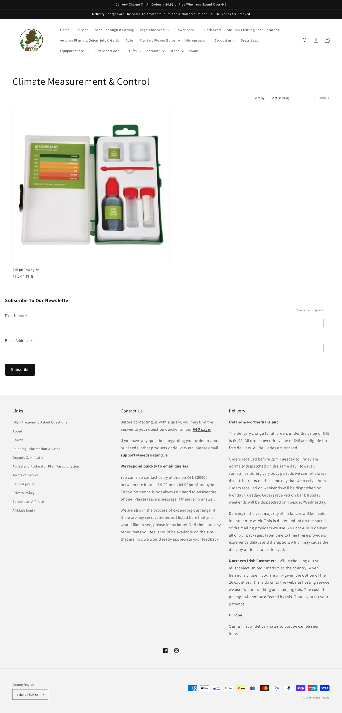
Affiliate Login (24, 510)
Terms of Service (26, 475)
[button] (304, 40)
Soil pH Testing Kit (26, 270)
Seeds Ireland (321, 697)
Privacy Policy (23, 493)
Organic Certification (29, 457)
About (18, 431)
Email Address (19, 340)
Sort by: (259, 98)
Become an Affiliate (28, 501)
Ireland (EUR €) (27, 694)
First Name (16, 315)
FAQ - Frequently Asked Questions (40, 422)
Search (18, 440)
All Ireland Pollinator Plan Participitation (46, 466)
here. (233, 633)
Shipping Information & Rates (36, 448)
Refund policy (24, 484)
